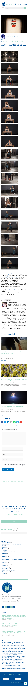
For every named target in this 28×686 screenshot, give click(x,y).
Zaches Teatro (21, 668)
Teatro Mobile (5, 665)
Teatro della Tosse (7, 664)
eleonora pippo (17, 647)
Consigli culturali (6, 542)
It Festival (10, 653)
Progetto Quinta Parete (11, 656)
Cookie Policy (17, 678)
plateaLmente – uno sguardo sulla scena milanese (14, 559)
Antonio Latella (15, 642)
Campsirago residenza (15, 645)
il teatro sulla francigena (13, 651)
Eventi (3, 545)
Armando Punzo (11, 644)
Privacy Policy (5, 678)
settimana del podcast (15, 659)
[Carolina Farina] (4, 304)
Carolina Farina (13, 290)
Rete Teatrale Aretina (13, 657)
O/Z (7, 277)
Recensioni (4, 567)
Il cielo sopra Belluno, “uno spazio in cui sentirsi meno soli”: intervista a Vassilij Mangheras (13, 632)
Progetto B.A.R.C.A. (6, 564)
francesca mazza (21, 41)
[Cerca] (25, 8)
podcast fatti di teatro (7, 654)
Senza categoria (6, 568)
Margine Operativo (17, 653)
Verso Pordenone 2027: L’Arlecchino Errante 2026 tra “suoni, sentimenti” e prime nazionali (14, 616)
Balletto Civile (5, 645)
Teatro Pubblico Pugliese (14, 665)
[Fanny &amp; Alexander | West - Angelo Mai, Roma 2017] (9, 56)
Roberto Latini (22, 657)
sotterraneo (9, 660)
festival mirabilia (21, 648)
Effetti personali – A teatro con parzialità (11, 544)
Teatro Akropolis (10, 662)
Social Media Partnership (8, 570)
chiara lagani (5, 41)
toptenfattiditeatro (6, 667)
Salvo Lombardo (6, 659)
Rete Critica (5, 657)
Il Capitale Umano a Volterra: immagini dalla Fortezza (11, 624)
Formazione (5, 548)
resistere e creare (21, 656)
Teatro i (14, 663)
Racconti (4, 565)
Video (3, 573)
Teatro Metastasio (20, 663)
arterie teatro (19, 644)
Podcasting (4, 562)
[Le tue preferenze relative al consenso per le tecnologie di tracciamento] (25, 683)
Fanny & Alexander (12, 41)
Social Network (5, 571)
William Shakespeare (13, 668)
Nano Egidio (5, 556)
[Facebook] (3, 308)
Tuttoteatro (14, 667)
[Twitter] (5, 308)
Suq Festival (15, 660)
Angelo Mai (13, 277)
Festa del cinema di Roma (11, 648)
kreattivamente (22, 682)
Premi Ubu (15, 654)
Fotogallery (4, 39)
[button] (2, 8)
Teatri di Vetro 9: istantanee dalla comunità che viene (11, 352)
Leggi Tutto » (3, 360)
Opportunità (5, 557)
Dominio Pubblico (10, 647)
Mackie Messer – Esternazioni (9, 554)
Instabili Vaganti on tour (7, 551)
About (2, 300)
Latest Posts (8, 300)
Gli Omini (4, 650)
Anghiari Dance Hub (6, 642)
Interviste (4, 553)
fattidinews (4, 547)
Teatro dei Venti (20, 662)
